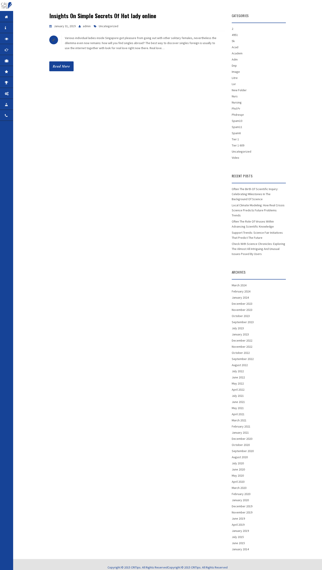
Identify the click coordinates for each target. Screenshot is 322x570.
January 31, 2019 (65, 26)
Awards (20, 82)
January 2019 (240, 531)
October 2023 (241, 316)
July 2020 (238, 463)
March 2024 (239, 285)
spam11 (237, 127)
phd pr (236, 108)
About (20, 27)
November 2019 (242, 512)
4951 (235, 35)
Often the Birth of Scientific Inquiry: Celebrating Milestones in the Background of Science (255, 194)
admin (87, 26)
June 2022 (238, 377)
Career (20, 104)
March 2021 (239, 420)
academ (237, 53)
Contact (20, 115)
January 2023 (240, 334)
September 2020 (243, 451)
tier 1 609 (238, 145)
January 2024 (240, 297)
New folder (239, 90)
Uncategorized (108, 26)
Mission (20, 49)
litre (235, 78)
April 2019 (238, 525)
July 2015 (238, 537)
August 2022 (240, 365)
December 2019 (242, 506)
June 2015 (238, 543)
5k (233, 41)
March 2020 (239, 488)
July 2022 (238, 371)
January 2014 (240, 549)
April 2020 (238, 482)
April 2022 (238, 390)
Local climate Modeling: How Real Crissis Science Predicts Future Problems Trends (258, 210)
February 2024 (241, 291)
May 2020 (238, 475)
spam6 (236, 133)
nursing (237, 102)
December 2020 (242, 439)
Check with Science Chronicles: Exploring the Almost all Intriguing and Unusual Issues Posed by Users (258, 249)
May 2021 (238, 408)
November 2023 (242, 310)
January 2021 (240, 433)
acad (235, 47)
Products (20, 93)
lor (234, 84)
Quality (20, 71)
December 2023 (242, 304)
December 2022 (242, 340)
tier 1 (235, 139)
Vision (20, 38)
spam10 (237, 121)
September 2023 (243, 322)
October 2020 (241, 445)
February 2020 (241, 494)
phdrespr (238, 115)
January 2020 (240, 500)
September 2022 (243, 359)
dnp (234, 66)
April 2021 (238, 414)
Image (236, 72)
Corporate (20, 60)
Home (20, 16)
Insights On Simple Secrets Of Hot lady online (102, 15)
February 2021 (241, 426)
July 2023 (238, 328)
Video (235, 158)
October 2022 (241, 353)
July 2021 (238, 396)
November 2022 (242, 347)
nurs (235, 96)
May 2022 (238, 383)
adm (235, 59)
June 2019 (238, 518)
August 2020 (240, 457)
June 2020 (238, 469)
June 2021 (238, 402)
